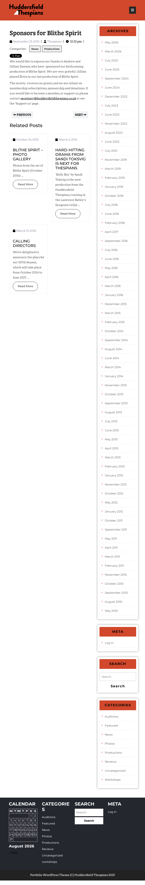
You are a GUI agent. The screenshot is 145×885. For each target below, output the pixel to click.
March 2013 (112, 457)
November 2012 (116, 484)
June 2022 (112, 141)
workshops (112, 779)
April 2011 (111, 547)
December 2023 (116, 96)
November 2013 (115, 385)
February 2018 (115, 223)
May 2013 (111, 439)
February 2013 (114, 466)
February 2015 (114, 322)
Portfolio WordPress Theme (49, 875)
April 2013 (111, 448)
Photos (110, 743)
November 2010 (116, 574)
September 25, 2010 (26, 41)
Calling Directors (24, 243)
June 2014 (112, 358)
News (35, 48)
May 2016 (111, 268)
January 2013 (114, 475)
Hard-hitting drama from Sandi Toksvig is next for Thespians (70, 159)
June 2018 (112, 214)
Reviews (110, 761)
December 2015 (115, 304)
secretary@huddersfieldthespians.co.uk (48, 98)
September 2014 (116, 340)
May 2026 (111, 42)
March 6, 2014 (68, 139)
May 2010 (111, 610)
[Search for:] (117, 677)
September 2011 (116, 529)
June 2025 (112, 69)
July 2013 (111, 421)
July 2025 (111, 60)
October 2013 (114, 394)
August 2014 (113, 349)
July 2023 (111, 105)
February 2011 (114, 565)
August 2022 (114, 132)
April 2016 (111, 277)
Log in (109, 643)
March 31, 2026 (26, 230)
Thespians (54, 41)
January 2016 (114, 295)
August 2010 (113, 601)
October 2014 (114, 331)
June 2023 (112, 114)
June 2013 (112, 430)
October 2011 (114, 520)
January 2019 (114, 187)
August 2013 (113, 412)
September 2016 (116, 241)
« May (13, 852)
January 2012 (114, 511)
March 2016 (113, 286)
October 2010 (114, 583)
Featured (111, 725)
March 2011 (112, 556)
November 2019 (116, 159)
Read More (23, 183)
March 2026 (113, 51)
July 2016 (111, 250)
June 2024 (112, 87)
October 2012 (114, 493)
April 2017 (111, 232)
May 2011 (111, 538)
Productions (52, 48)
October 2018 (114, 196)
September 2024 (117, 78)
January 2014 (114, 376)
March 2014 (113, 367)
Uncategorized (115, 770)
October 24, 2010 (27, 139)
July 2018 (111, 205)
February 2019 (115, 177)
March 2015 (112, 313)
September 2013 (116, 403)
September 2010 (116, 592)
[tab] (132, 10)
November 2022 (116, 123)
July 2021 (111, 150)
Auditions (111, 716)
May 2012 (111, 502)
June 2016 (112, 259)
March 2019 (113, 168)
